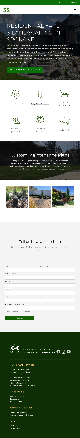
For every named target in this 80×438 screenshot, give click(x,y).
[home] (6, 9)
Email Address (10, 274)
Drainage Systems (16, 402)
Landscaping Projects (17, 396)
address (8, 289)
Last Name (44, 266)
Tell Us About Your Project (16, 304)
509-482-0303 (71, 2)
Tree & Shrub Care (16, 375)
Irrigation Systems (40, 103)
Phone (7, 281)
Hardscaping (14, 399)
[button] (75, 9)
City (6, 296)
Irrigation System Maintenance (21, 383)
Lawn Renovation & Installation (21, 380)
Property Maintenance (18, 412)
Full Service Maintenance (19, 369)
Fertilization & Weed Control (20, 378)
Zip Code (43, 296)
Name (7, 266)
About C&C (13, 425)
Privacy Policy (14, 428)
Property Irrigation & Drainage (21, 415)
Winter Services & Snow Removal (22, 386)
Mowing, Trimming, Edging (19, 372)
